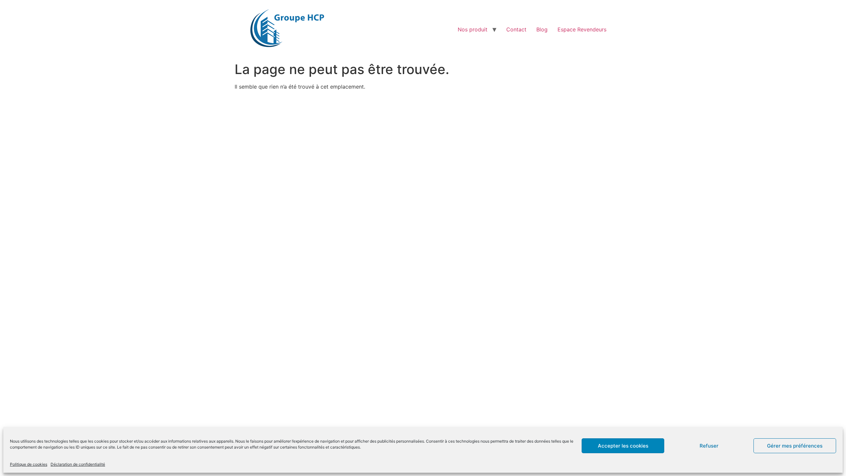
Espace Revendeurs (582, 29)
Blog (542, 29)
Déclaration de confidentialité (78, 464)
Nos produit (472, 29)
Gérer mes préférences (795, 446)
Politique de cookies (28, 464)
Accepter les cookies (623, 446)
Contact (516, 29)
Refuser (709, 446)
